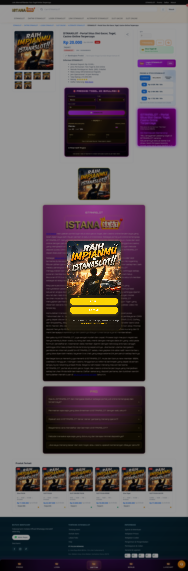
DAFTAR (94, 310)
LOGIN (94, 301)
